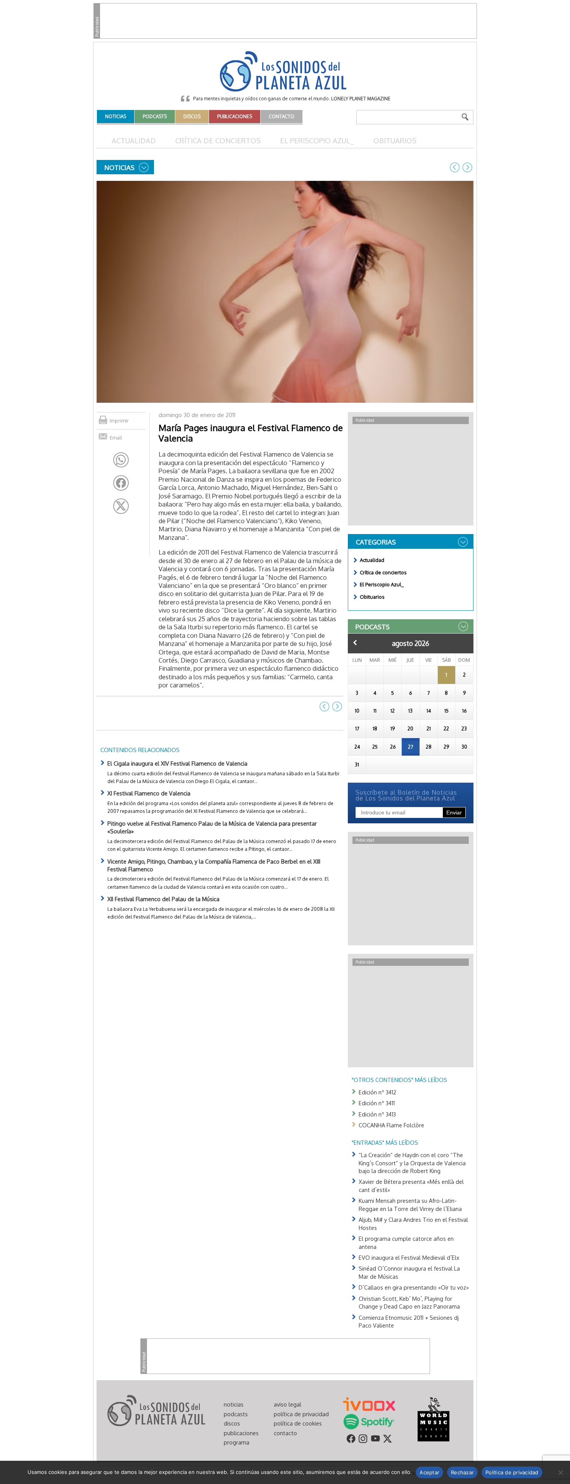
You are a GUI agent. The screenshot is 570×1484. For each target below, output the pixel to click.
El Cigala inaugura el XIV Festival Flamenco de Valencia (177, 763)
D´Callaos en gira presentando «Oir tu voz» (414, 1287)
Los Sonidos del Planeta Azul (285, 72)
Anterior (355, 642)
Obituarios (394, 140)
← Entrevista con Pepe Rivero (454, 167)
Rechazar (462, 1472)
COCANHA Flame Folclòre (391, 1125)
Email (116, 438)
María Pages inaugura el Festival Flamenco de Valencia (251, 432)
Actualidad (134, 140)
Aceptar (429, 1472)
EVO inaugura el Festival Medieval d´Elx (409, 1257)
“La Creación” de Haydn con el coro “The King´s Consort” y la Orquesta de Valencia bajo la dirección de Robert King (412, 1162)
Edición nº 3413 (377, 1114)
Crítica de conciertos (218, 140)
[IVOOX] (369, 1403)
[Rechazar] (560, 1472)
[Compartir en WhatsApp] (121, 460)
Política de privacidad (512, 1472)
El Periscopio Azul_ (317, 140)
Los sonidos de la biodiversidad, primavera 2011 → (467, 167)
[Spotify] (369, 1421)
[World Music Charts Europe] (433, 1419)
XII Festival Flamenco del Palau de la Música (163, 898)
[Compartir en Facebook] (121, 483)
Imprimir (119, 420)
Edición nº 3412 (377, 1092)
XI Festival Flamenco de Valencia (148, 793)
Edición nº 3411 (377, 1102)
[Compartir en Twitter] (121, 506)
